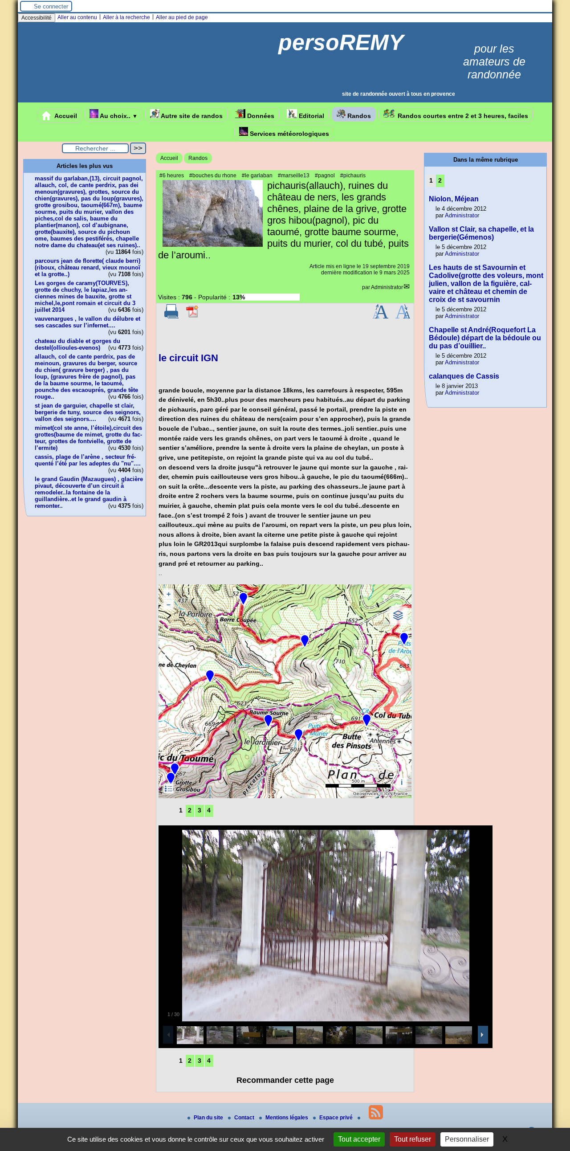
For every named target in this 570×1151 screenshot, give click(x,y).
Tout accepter (359, 1139)
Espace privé (336, 1117)
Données (259, 115)
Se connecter (51, 6)
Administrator (387, 287)
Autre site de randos (191, 115)
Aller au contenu (77, 17)
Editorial (310, 115)
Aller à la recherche (126, 17)
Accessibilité (36, 18)
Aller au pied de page (182, 17)
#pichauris (353, 175)
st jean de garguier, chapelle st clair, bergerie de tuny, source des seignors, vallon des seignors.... (88, 412)
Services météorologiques (288, 133)
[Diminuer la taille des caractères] (402, 317)
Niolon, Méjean (454, 199)
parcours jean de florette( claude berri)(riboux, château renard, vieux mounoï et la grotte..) (87, 267)
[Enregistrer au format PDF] (193, 317)
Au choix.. (118, 115)
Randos (358, 115)
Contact (245, 1117)
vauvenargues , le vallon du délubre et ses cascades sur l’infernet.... (87, 322)
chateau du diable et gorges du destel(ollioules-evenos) (77, 344)
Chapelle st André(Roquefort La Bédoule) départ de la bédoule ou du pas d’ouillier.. (485, 338)
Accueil (65, 115)
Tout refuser (412, 1139)
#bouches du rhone (212, 175)
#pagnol (325, 175)
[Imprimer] (171, 317)
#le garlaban (257, 175)
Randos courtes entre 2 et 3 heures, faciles (462, 115)
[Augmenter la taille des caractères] (380, 317)
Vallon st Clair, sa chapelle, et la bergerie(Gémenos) (481, 233)
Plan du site (209, 1117)
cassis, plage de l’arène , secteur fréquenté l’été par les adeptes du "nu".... (88, 460)
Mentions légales (287, 1117)
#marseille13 (293, 175)
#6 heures (171, 175)
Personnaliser (467, 1139)
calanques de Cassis (464, 376)
